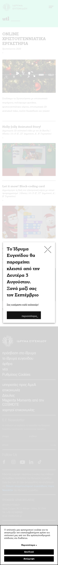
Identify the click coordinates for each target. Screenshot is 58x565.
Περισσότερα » (29, 545)
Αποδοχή (29, 552)
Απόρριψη (29, 559)
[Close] (47, 249)
